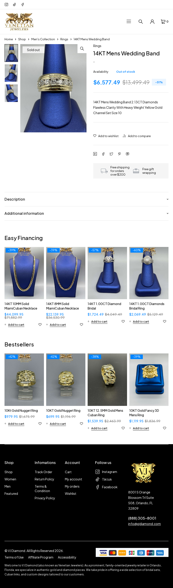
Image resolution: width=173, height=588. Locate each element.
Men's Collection (43, 39)
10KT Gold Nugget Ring (63, 410)
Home (9, 39)
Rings (64, 39)
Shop (22, 39)
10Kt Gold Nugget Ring (21, 410)
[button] (81, 48)
